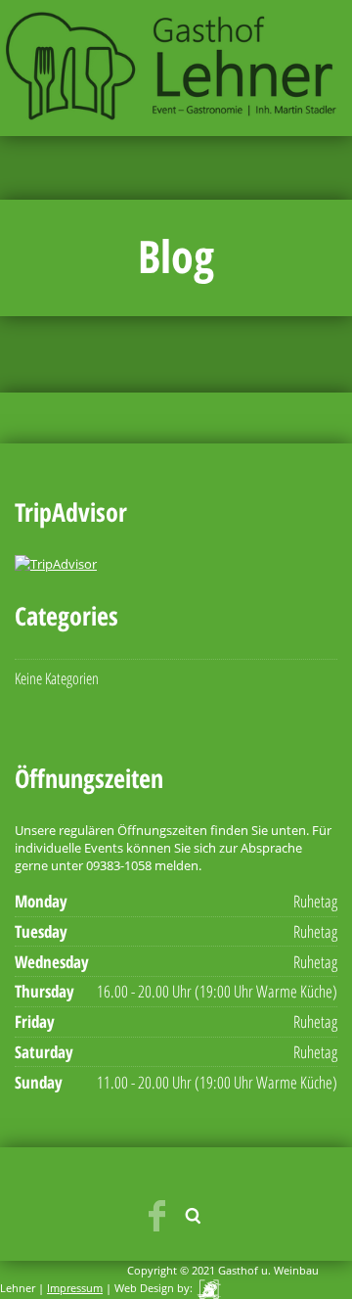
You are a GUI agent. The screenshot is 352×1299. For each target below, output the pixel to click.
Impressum (75, 1287)
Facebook (156, 1215)
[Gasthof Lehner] (176, 66)
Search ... (193, 1215)
